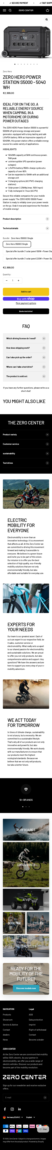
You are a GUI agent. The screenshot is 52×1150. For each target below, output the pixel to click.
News (5, 1039)
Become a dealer (36, 1039)
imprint (32, 1024)
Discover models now (26, 988)
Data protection (36, 1019)
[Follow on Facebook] (5, 1109)
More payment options (26, 303)
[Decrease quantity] (6, 280)
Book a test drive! (26, 311)
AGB (31, 1014)
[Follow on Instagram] (12, 1109)
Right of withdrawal (37, 1030)
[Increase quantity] (18, 280)
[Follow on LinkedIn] (20, 1109)
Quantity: (7, 274)
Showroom (8, 1019)
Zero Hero (7, 71)
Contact (32, 1034)
